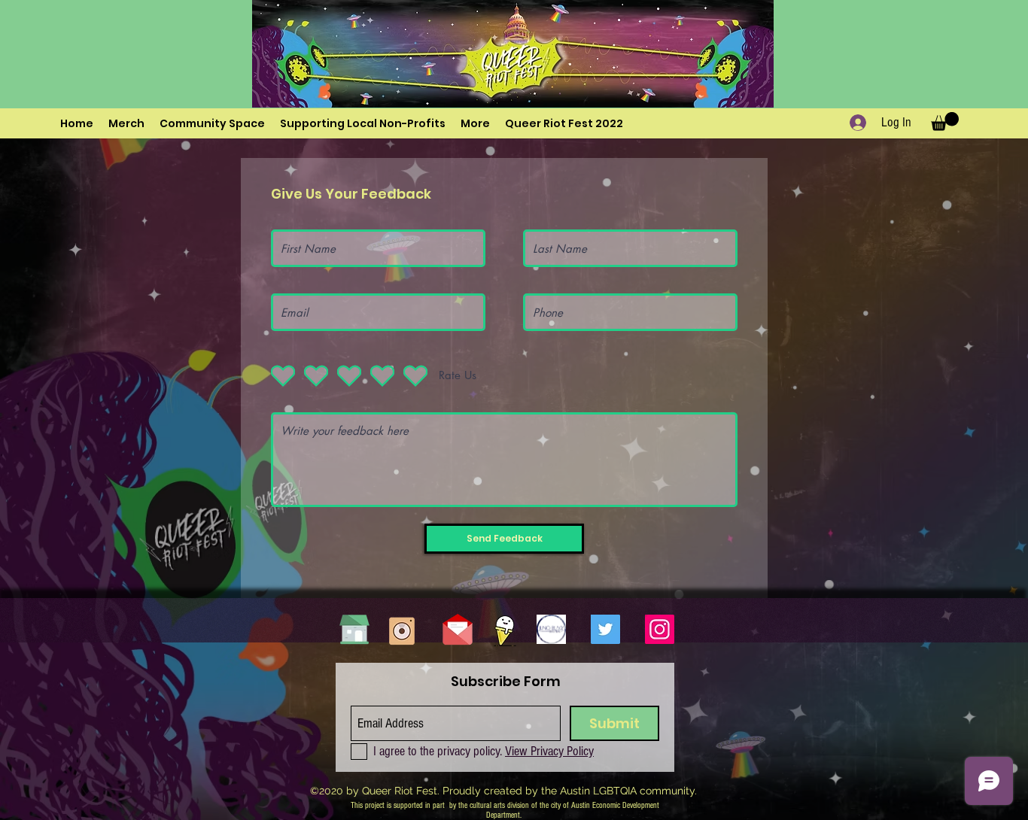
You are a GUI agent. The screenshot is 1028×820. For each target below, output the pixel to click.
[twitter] (605, 629)
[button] (475, 123)
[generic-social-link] (551, 629)
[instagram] (659, 629)
